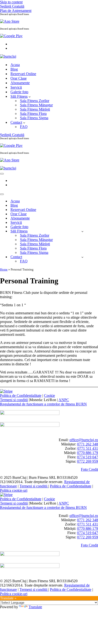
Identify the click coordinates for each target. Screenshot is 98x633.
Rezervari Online (23, 74)
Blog (14, 69)
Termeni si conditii (14, 400)
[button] (29, 96)
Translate (35, 607)
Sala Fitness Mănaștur (36, 105)
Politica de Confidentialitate (20, 395)
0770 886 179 (87, 453)
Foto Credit (89, 469)
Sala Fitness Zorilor (34, 101)
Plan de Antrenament (15, 11)
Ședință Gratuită (12, 6)
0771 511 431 (87, 448)
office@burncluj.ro (83, 440)
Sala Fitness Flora (33, 114)
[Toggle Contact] (82, 257)
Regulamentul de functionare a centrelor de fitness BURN (43, 404)
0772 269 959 (87, 461)
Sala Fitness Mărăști (35, 109)
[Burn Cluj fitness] (8, 56)
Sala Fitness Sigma (34, 118)
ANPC (64, 400)
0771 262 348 (87, 444)
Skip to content (11, 2)
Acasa (15, 65)
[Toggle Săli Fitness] (82, 231)
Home (4, 269)
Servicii (16, 87)
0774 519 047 (87, 457)
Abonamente (20, 83)
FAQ (24, 127)
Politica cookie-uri (13, 490)
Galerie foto (19, 92)
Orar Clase (18, 78)
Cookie (49, 395)
